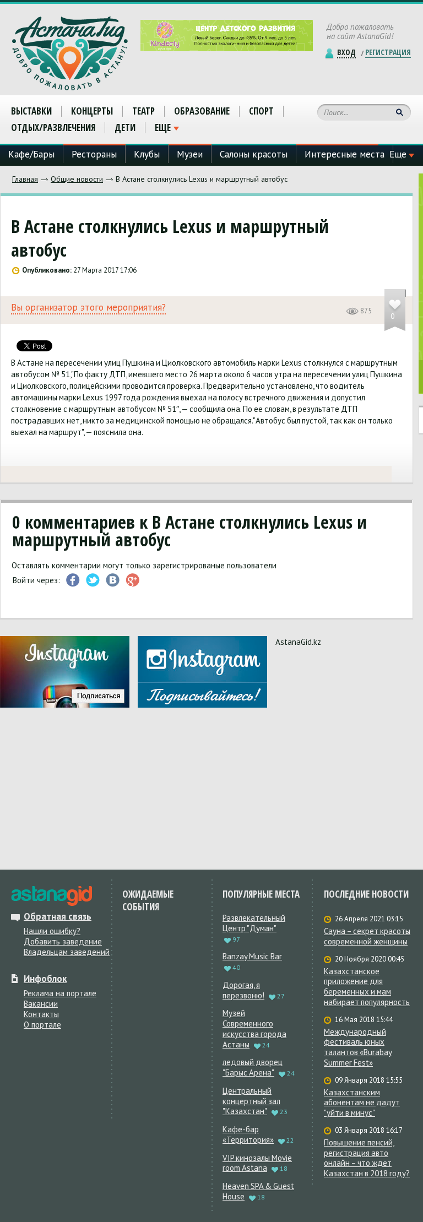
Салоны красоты (254, 154)
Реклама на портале (60, 993)
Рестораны (94, 154)
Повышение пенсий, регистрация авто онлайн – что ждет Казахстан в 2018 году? (367, 1158)
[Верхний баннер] (226, 35)
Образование (202, 111)
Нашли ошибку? (52, 931)
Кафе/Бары (31, 154)
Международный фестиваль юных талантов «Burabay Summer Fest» (358, 1047)
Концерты (92, 111)
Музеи (190, 154)
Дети (125, 127)
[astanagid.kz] (51, 896)
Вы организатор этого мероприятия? (88, 307)
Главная (25, 179)
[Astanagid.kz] (70, 53)
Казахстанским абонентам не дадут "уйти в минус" (362, 1103)
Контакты (41, 1014)
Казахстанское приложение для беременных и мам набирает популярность (367, 986)
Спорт (261, 111)
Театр (143, 111)
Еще (163, 127)
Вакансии (41, 1003)
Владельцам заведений (67, 952)
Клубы (147, 154)
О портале (42, 1024)
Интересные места (344, 154)
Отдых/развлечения (53, 127)
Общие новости (77, 179)
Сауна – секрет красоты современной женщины (367, 936)
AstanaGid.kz (298, 642)
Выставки (31, 111)
